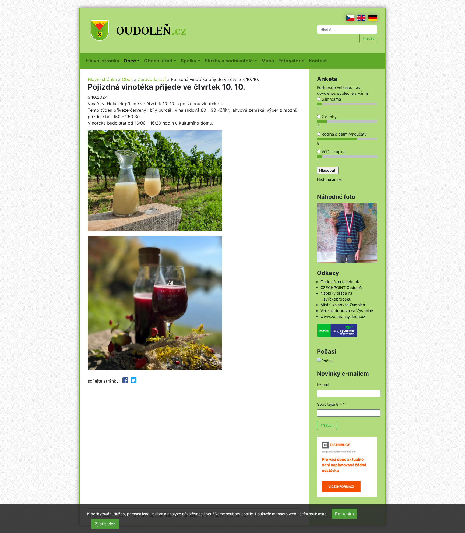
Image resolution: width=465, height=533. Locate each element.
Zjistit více (105, 524)
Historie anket (329, 179)
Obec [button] (130, 60)
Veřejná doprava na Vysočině (346, 310)
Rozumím (344, 513)
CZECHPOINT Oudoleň (341, 287)
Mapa (268, 60)
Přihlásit (327, 425)
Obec (127, 79)
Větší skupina (333, 151)
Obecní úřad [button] (158, 60)
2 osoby (328, 116)
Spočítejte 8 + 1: (331, 404)
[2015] (347, 232)
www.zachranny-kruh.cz (342, 316)
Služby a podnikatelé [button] (229, 60)
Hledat (368, 38)
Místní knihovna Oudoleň (342, 304)
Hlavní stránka (103, 60)
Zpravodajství (152, 79)
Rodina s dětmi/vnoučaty (343, 134)
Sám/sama (330, 99)
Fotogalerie (292, 60)
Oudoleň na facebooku (340, 281)
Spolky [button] (188, 60)
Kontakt (319, 60)
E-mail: (323, 384)
